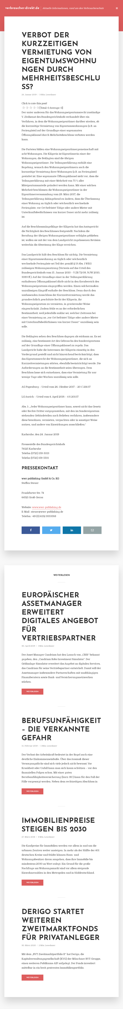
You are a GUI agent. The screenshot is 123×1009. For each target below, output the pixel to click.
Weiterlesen (32, 692)
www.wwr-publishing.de (46, 507)
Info (64, 8)
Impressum (89, 8)
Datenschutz (105, 8)
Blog (54, 8)
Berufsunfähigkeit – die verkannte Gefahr (61, 730)
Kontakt (75, 8)
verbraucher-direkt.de (22, 8)
